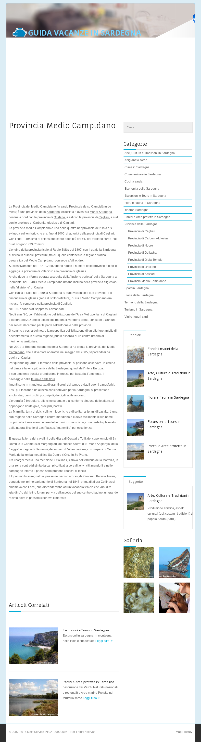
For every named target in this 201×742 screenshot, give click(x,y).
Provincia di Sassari (141, 274)
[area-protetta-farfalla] (174, 562)
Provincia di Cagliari (141, 231)
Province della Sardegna (141, 224)
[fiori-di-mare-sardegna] (139, 598)
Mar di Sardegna (101, 212)
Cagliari (104, 217)
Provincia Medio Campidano (147, 281)
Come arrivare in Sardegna (143, 174)
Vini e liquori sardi (137, 316)
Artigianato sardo (136, 160)
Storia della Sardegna (139, 295)
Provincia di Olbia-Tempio (145, 259)
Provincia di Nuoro (140, 245)
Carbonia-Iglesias (45, 222)
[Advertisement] (100, 82)
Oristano (59, 217)
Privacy (187, 732)
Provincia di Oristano (142, 267)
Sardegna (53, 212)
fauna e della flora (43, 379)
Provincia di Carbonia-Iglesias (148, 238)
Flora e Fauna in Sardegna (142, 203)
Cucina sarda (133, 181)
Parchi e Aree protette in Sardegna (88, 682)
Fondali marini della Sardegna (163, 351)
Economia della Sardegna (142, 188)
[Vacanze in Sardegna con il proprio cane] (174, 598)
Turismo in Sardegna (138, 309)
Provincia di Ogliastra (142, 252)
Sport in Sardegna (137, 288)
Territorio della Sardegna (141, 302)
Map (179, 732)
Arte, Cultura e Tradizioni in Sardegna (169, 376)
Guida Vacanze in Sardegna (84, 33)
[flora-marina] (139, 562)
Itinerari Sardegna (137, 210)
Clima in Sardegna (137, 167)
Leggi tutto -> (104, 641)
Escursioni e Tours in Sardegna (86, 630)
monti (14, 384)
